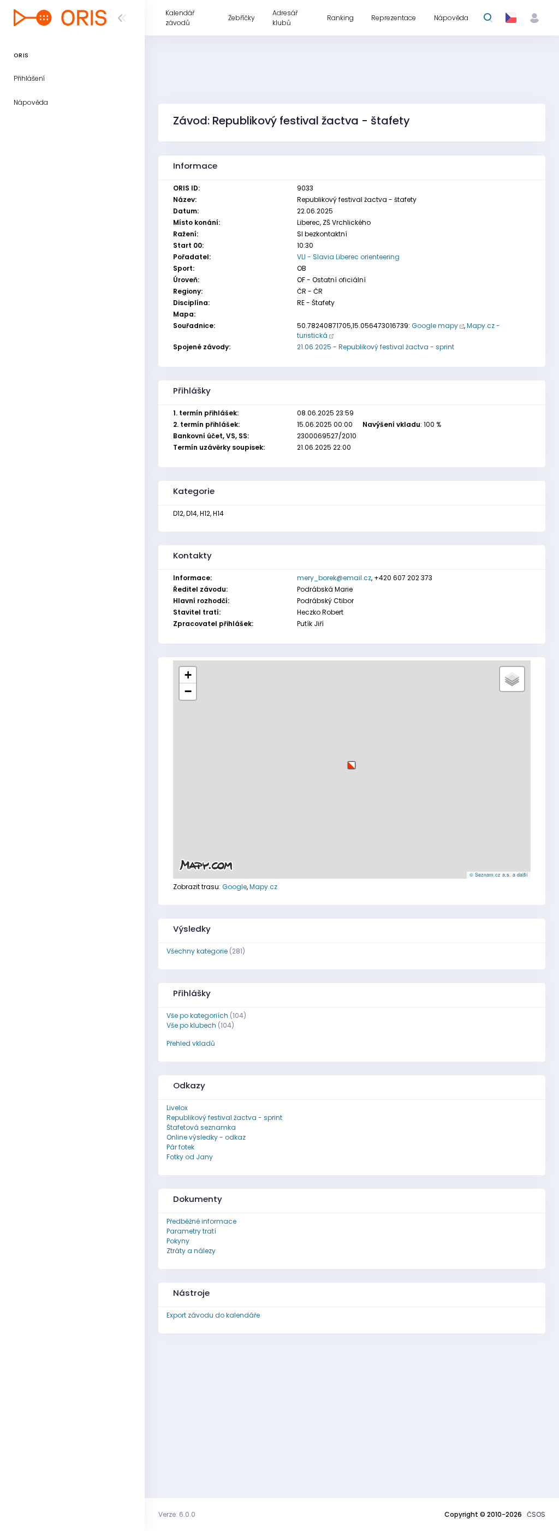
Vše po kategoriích (197, 1015)
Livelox (177, 1107)
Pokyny (177, 1241)
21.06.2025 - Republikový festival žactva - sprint (375, 347)
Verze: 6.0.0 (176, 1514)
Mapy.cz (263, 886)
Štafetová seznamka (201, 1127)
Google (234, 886)
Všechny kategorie (197, 951)
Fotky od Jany (189, 1156)
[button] (352, 761)
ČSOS (536, 1514)
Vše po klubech (191, 1025)
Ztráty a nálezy (191, 1250)
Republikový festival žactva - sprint (224, 1117)
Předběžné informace (201, 1221)
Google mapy (435, 325)
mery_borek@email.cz (334, 577)
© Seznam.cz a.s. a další (498, 874)
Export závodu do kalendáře (213, 1315)
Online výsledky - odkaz (206, 1137)
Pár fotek (180, 1147)
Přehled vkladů (190, 1043)
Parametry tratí (191, 1231)
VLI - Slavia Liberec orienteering (348, 256)
